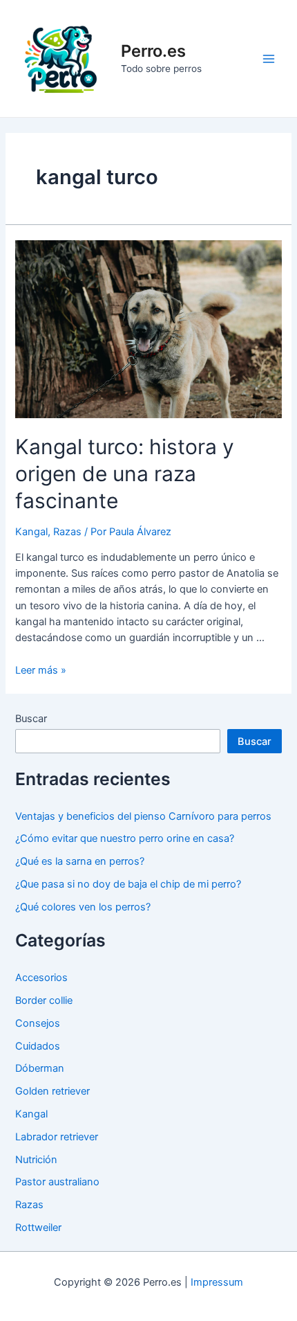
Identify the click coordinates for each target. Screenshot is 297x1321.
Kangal (31, 531)
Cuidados (37, 1046)
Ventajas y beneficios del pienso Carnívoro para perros (143, 816)
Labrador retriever (56, 1137)
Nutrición (36, 1159)
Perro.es (153, 51)
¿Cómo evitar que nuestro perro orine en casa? (124, 838)
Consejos (37, 1023)
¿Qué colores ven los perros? (83, 907)
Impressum (217, 1282)
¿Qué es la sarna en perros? (79, 861)
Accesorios (41, 977)
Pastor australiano (57, 1182)
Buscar (31, 718)
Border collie (44, 1000)
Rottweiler (38, 1227)
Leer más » (40, 670)
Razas (67, 531)
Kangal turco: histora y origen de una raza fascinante (124, 473)
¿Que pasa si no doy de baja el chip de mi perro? (128, 884)
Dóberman (39, 1068)
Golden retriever (52, 1091)
